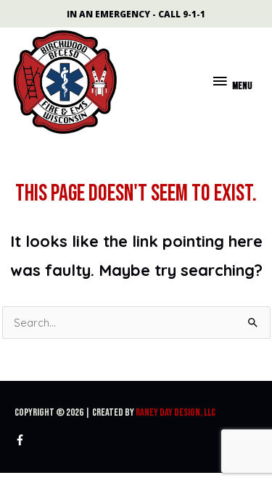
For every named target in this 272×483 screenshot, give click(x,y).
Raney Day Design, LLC (175, 412)
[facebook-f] (22, 439)
